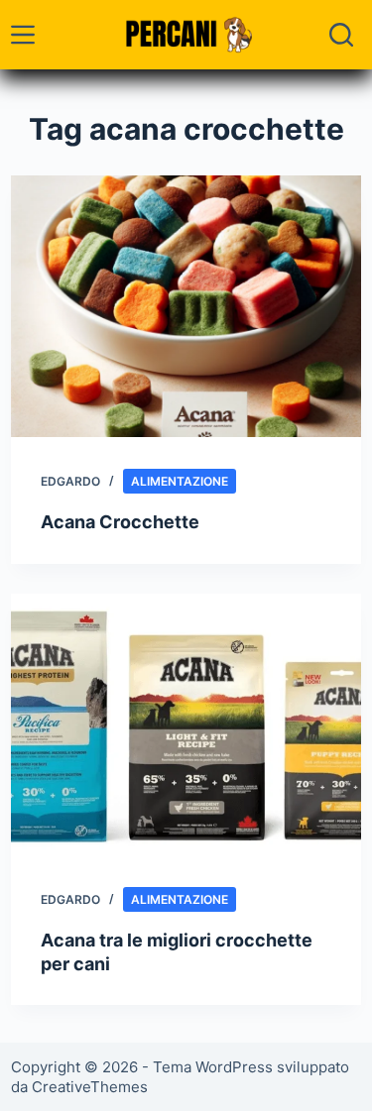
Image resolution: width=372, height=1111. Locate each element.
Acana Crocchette (120, 521)
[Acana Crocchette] (186, 306)
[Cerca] (341, 35)
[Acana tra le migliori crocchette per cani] (186, 724)
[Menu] (23, 35)
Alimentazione (179, 481)
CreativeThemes (90, 1086)
